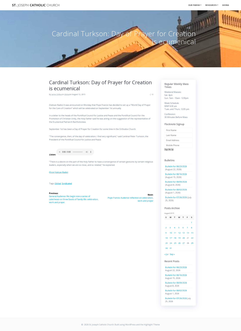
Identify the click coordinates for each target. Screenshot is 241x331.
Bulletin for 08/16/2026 (176, 174)
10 (171, 232)
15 (192, 232)
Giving (225, 5)
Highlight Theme (152, 324)
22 (192, 238)
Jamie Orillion (56, 94)
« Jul (166, 254)
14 (188, 232)
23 (166, 243)
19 (179, 238)
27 (184, 243)
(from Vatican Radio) (58, 172)
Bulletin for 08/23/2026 (176, 166)
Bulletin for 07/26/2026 (176, 197)
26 (179, 243)
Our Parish (194, 5)
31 (171, 248)
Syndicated (67, 183)
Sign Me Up (169, 149)
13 (184, 232)
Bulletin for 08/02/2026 (176, 189)
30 (166, 248)
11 (175, 232)
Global (66, 94)
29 (192, 243)
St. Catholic (36, 5)
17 (171, 238)
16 (166, 238)
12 (179, 232)
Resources (211, 5)
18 (175, 238)
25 (175, 243)
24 (171, 243)
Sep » (172, 254)
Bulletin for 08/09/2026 (176, 181)
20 (184, 238)
